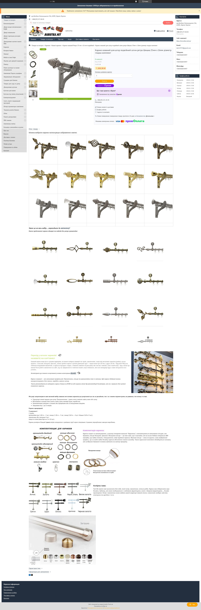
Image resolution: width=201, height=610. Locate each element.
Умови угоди (8, 144)
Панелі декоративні (10, 117)
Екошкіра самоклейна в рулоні (13, 127)
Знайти (168, 23)
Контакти (6, 151)
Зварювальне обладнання (12, 77)
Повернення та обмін (10, 147)
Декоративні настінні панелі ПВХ (12, 43)
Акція (69, 39)
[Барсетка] (46, 31)
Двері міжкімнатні (9, 32)
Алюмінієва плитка (9, 124)
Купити (104, 81)
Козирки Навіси (8, 50)
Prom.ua (110, 604)
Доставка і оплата (9, 137)
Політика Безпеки (9, 141)
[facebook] (30, 575)
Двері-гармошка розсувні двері (12, 37)
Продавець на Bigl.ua (100, 606)
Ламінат (6, 54)
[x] (32, 575)
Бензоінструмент (9, 23)
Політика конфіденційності (112, 608)
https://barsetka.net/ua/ (184, 41)
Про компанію (8, 590)
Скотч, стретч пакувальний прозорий (12, 102)
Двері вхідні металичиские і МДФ (13, 28)
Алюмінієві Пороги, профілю (13, 73)
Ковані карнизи (56, 45)
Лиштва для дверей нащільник (13, 61)
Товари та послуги (9, 20)
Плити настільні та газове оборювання (11, 69)
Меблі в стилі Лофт (10, 57)
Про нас (6, 130)
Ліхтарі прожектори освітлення (13, 106)
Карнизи (6, 47)
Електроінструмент (10, 97)
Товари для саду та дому (12, 84)
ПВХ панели (7, 120)
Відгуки (6, 134)
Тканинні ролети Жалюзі (11, 110)
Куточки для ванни (10, 91)
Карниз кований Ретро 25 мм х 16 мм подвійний (78, 45)
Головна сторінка (9, 587)
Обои (5, 113)
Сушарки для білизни (10, 80)
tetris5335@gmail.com (184, 48)
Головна (33, 39)
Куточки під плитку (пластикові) (13, 94)
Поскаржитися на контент (95, 608)
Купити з (101, 86)
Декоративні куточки (10, 87)
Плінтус (6, 64)
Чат (194, 604)
